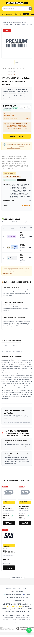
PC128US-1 (5, 163)
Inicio (4, 22)
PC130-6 (4, 161)
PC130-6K (17, 161)
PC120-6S (18, 156)
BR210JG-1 (4, 167)
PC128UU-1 (12, 163)
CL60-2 (22, 167)
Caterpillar (10, 168)
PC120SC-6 (5, 165)
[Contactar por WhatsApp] (29, 630)
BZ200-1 (11, 167)
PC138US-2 (21, 155)
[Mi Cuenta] (15, 14)
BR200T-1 (25, 165)
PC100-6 (10, 160)
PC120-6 (10, 158)
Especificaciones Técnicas (10, 346)
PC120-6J (25, 156)
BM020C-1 (12, 165)
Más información (16, 577)
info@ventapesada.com (11, 615)
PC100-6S (23, 158)
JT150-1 (4, 168)
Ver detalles (27, 118)
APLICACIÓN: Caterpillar (13, 69)
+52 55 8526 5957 (23, 611)
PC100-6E (4, 160)
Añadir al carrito (17, 136)
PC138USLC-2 (21, 163)
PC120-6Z (12, 156)
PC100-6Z (17, 158)
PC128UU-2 (5, 156)
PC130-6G (17, 160)
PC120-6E (10, 161)
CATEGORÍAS (8, 14)
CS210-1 (28, 167)
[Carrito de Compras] (20, 14)
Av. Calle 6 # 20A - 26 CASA (12, 606)
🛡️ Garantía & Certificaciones (12, 351)
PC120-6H (4, 158)
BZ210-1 (17, 167)
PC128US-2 (24, 161)
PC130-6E (23, 160)
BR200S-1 (18, 165)
